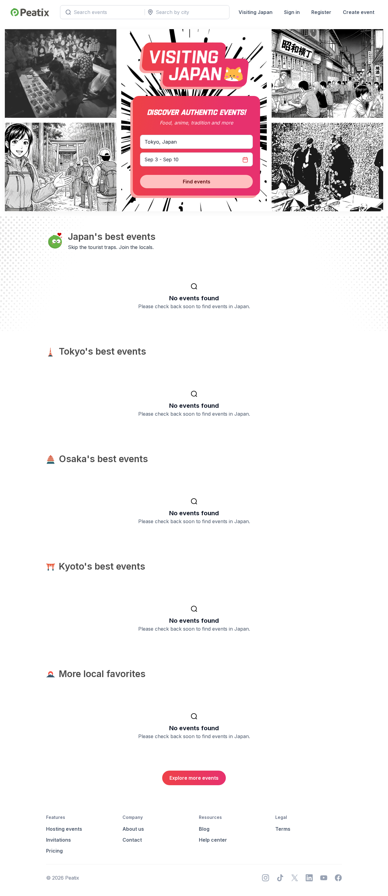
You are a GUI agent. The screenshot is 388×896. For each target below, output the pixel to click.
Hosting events (64, 829)
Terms (282, 829)
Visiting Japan (256, 12)
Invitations (58, 840)
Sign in (292, 12)
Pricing (54, 851)
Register (321, 12)
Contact (132, 840)
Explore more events (194, 778)
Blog (204, 829)
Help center (213, 840)
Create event (358, 12)
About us (133, 829)
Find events (196, 182)
